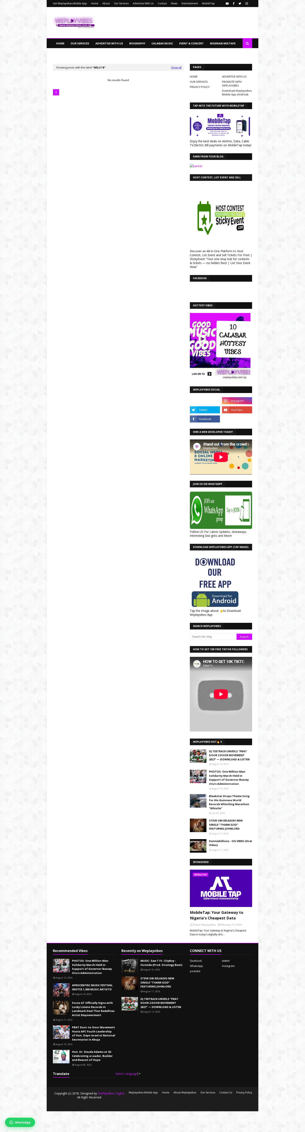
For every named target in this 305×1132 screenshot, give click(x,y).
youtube (195, 971)
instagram (228, 966)
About (106, 3)
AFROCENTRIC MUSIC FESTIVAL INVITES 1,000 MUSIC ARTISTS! (92, 987)
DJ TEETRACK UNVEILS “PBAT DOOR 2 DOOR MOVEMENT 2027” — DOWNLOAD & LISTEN (229, 755)
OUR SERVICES (199, 82)
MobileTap (208, 3)
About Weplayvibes (184, 1092)
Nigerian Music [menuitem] (67, 53)
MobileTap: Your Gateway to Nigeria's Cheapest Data (216, 915)
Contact (162, 3)
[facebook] (233, 3)
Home (94, 3)
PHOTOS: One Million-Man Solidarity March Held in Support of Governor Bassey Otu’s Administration (229, 778)
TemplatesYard (84, 1105)
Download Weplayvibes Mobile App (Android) (237, 92)
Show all (176, 67)
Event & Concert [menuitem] (191, 43)
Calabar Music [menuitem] (162, 43)
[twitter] (240, 3)
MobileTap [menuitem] (148, 53)
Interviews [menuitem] (126, 53)
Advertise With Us (143, 3)
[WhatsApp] (205, 400)
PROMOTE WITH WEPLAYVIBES (232, 83)
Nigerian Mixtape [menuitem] (222, 43)
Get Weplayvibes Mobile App (70, 3)
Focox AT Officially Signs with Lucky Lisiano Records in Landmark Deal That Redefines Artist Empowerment (93, 1009)
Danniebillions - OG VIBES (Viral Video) (230, 843)
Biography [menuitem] (137, 43)
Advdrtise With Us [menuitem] (109, 43)
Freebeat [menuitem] (91, 53)
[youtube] (227, 3)
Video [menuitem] (108, 53)
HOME (194, 76)
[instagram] (246, 3)
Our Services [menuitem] (80, 43)
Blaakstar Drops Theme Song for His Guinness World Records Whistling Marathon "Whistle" (229, 802)
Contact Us (225, 1092)
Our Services (121, 3)
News (174, 3)
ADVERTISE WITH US (234, 76)
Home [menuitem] (60, 43)
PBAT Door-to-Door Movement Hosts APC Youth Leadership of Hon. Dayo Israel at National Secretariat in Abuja (93, 1033)
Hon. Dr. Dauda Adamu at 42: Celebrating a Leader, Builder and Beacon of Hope (92, 1056)
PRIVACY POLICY (200, 87)
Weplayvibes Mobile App (143, 1092)
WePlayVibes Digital (111, 1093)
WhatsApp (196, 966)
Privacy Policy (244, 1092)
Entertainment (190, 3)
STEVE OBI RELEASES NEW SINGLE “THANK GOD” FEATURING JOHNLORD (226, 824)
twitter (226, 961)
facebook (196, 961)
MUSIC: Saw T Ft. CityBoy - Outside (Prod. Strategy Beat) (161, 963)
